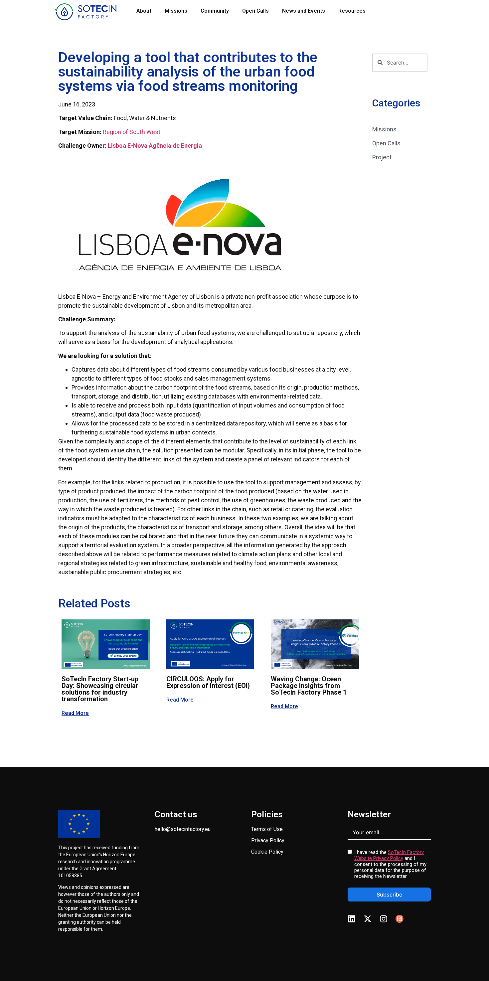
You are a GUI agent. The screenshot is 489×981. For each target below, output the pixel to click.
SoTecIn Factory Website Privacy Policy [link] (389, 855)
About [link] (143, 11)
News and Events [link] (303, 11)
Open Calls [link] (255, 11)
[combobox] (399, 63)
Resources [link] (352, 11)
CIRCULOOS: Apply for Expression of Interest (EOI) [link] (208, 682)
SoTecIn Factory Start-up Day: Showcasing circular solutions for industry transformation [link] (100, 689)
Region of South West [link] (131, 131)
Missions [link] (176, 11)
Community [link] (215, 11)
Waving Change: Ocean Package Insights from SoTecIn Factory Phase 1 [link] (309, 685)
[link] (85, 11)
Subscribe (389, 894)
